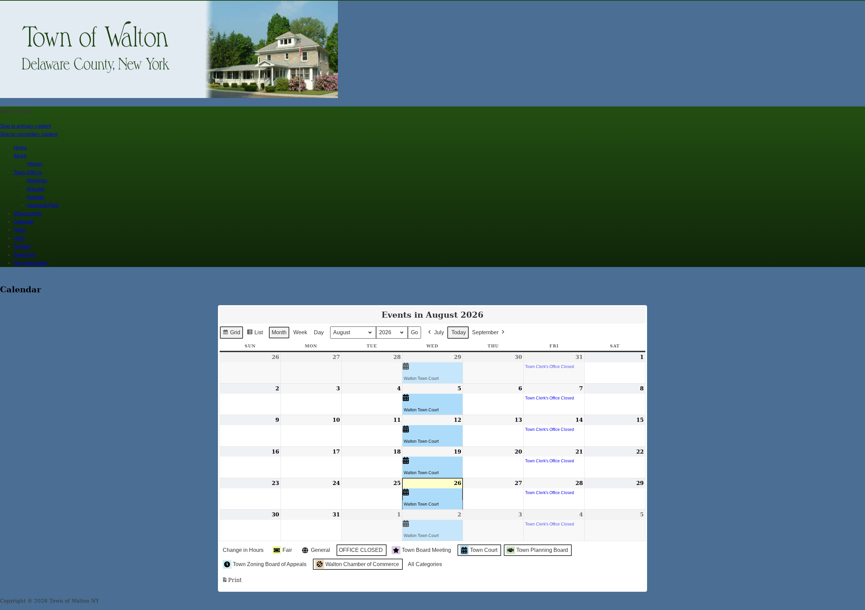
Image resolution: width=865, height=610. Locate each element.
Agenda (35, 197)
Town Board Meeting (426, 550)
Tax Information (30, 263)
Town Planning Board (542, 550)
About (20, 155)
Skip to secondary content (28, 134)
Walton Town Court (421, 378)
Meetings (37, 180)
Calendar (23, 221)
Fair (287, 550)
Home (20, 147)
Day (319, 332)
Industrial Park (43, 205)
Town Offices (28, 172)
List (255, 334)
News (20, 230)
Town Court (483, 550)
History (35, 164)
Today (458, 332)
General (320, 550)
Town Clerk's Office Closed (549, 366)
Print (232, 582)
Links (19, 238)
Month (279, 332)
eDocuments (28, 213)
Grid (231, 334)
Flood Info (24, 255)
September (485, 332)
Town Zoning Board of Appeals (269, 564)
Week (300, 332)
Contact (22, 246)
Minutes (36, 189)
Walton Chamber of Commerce (362, 564)
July (439, 332)
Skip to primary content (25, 126)
